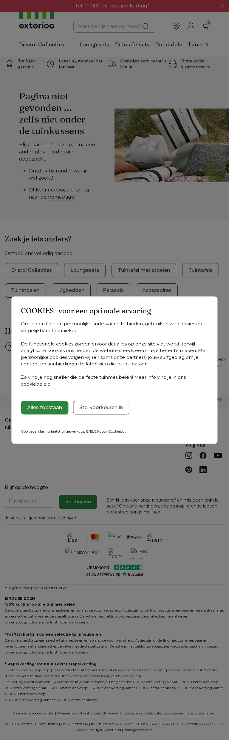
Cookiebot (117, 431)
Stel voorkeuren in (101, 407)
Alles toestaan (44, 407)
